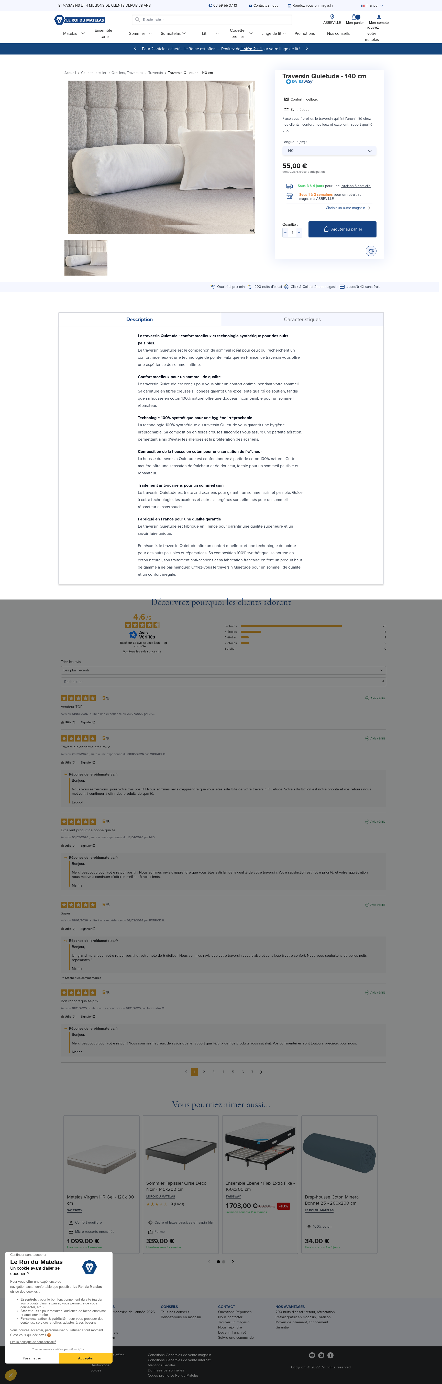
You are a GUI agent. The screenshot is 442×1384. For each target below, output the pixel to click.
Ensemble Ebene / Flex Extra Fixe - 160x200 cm (260, 1186)
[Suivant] (307, 48)
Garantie (282, 1327)
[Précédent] (135, 48)
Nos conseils (338, 33)
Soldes (96, 1370)
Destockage (100, 1365)
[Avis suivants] (261, 1072)
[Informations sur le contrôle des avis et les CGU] (166, 643)
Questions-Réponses (235, 1312)
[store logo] (79, 20)
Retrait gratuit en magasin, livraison (303, 1317)
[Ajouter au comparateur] (371, 251)
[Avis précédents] (186, 1071)
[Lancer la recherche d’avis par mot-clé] (383, 682)
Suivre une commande (236, 1337)
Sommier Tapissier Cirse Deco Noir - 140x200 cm (176, 1186)
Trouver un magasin (234, 1322)
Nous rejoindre (230, 1327)
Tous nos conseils (175, 1312)
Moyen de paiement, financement (301, 1322)
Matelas (70, 33)
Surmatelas (171, 33)
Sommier (137, 33)
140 (291, 151)
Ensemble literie (103, 33)
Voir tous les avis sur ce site (142, 651)
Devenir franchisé (232, 1332)
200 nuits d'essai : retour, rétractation (305, 1312)
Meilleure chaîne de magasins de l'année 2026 (118, 1312)
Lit (204, 33)
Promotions (305, 33)
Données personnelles (166, 1370)
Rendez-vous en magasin (181, 1317)
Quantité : (290, 224)
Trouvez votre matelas (372, 33)
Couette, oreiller (238, 33)
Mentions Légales (162, 1365)
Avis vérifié (377, 698)
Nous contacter (230, 1317)
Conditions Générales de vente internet (179, 1360)
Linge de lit (271, 33)
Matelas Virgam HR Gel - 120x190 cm (100, 1200)
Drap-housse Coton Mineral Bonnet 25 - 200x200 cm (332, 1200)
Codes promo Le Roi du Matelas (173, 1375)
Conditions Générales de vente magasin (179, 1355)
